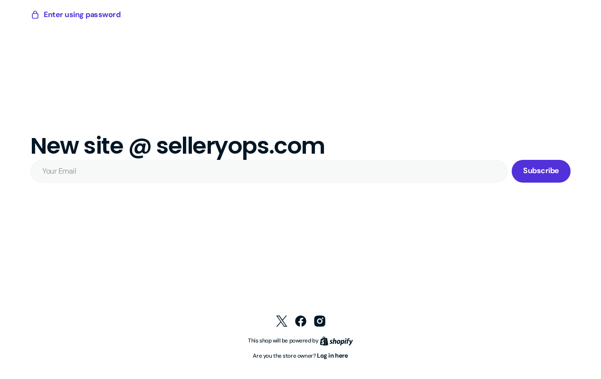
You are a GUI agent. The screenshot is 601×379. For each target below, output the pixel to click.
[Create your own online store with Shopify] (336, 340)
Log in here (332, 355)
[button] (75, 14)
